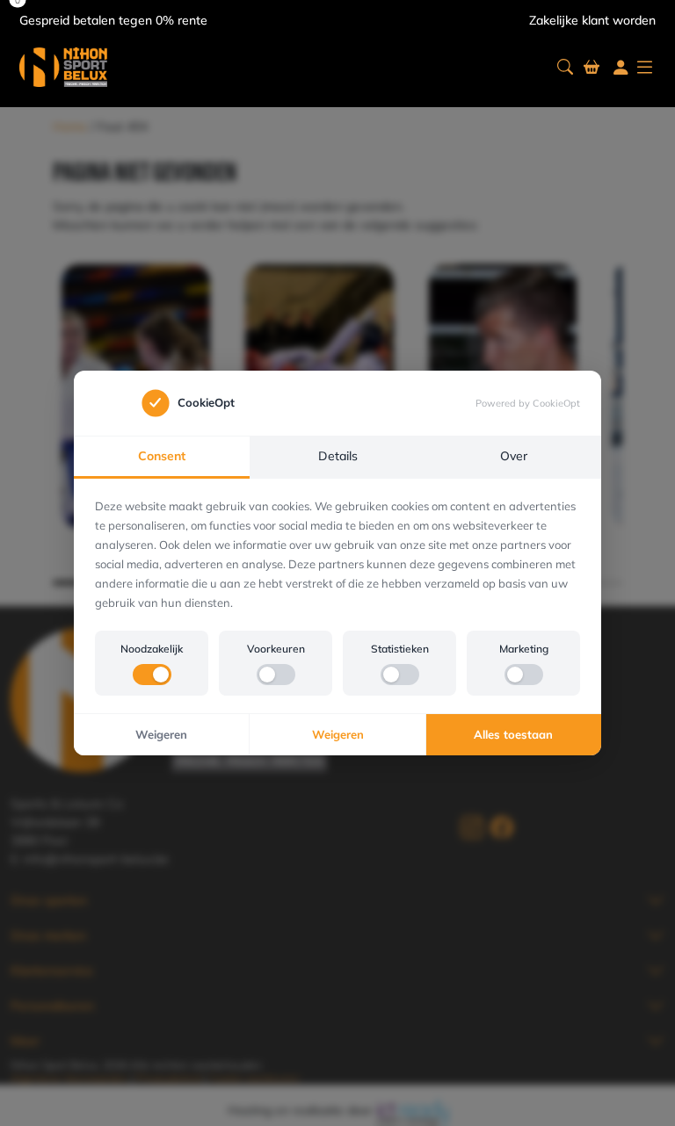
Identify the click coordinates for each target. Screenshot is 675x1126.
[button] (565, 67)
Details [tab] (338, 456)
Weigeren (161, 734)
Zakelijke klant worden (592, 20)
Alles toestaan (513, 734)
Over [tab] (513, 456)
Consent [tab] (161, 456)
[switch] (152, 674)
